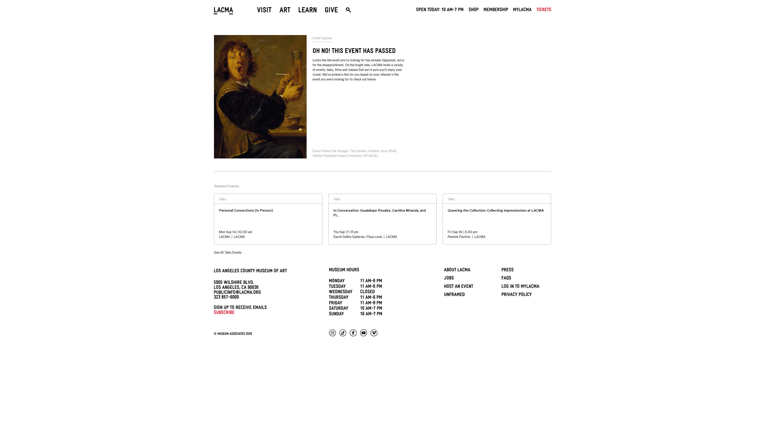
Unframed (454, 295)
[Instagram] (332, 332)
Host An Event (458, 287)
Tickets (543, 10)
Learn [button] (307, 11)
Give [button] (331, 11)
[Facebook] (353, 332)
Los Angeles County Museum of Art (250, 271)
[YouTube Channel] (363, 332)
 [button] (348, 11)
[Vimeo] (374, 332)
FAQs (506, 278)
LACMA (223, 11)
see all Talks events (227, 252)
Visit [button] (264, 11)
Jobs (449, 278)
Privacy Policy (516, 295)
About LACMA (457, 270)
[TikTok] (342, 332)
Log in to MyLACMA (520, 287)
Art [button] (285, 11)
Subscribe (224, 313)
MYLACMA (522, 10)
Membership (496, 10)
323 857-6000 (226, 297)
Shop (474, 10)
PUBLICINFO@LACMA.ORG (237, 293)
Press (507, 270)
